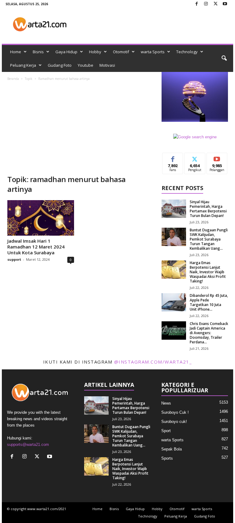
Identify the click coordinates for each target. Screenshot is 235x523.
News (166, 403)
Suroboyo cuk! (174, 421)
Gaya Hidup (66, 51)
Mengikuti (194, 159)
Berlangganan (216, 159)
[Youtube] (225, 4)
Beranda (13, 79)
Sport (166, 430)
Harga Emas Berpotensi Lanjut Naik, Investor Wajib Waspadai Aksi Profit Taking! (208, 272)
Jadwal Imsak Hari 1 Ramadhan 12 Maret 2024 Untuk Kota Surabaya (36, 247)
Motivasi (107, 65)
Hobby (95, 51)
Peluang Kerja (23, 65)
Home (15, 51)
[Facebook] (196, 4)
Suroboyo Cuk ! (175, 412)
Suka (172, 157)
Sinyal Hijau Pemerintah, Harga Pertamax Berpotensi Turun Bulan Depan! (208, 208)
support (14, 259)
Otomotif (121, 51)
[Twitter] (215, 4)
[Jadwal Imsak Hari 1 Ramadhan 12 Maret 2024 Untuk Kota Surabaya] (40, 218)
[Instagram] (206, 4)
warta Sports (153, 51)
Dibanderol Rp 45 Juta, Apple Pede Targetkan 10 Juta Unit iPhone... (209, 302)
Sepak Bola (171, 449)
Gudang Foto (60, 65)
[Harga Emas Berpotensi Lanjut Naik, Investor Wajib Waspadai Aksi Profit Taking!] (174, 269)
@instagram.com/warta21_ (153, 362)
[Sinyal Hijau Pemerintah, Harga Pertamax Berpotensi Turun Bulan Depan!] (174, 209)
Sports (167, 458)
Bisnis (38, 51)
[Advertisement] (79, 128)
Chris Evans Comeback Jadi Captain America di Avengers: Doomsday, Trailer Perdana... (209, 333)
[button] (224, 58)
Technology (187, 51)
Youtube (85, 65)
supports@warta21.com (28, 444)
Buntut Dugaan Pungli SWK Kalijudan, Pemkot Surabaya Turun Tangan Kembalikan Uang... (209, 239)
